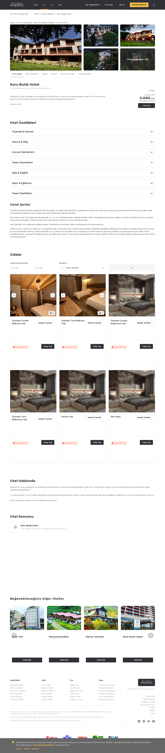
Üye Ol (122, 5)
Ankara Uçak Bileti (16, 685)
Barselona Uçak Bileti (17, 691)
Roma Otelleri (47, 694)
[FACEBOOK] (143, 721)
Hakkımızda (150, 696)
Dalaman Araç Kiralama (107, 691)
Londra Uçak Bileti (16, 699)
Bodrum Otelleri (48, 688)
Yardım (152, 708)
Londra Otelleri (47, 699)
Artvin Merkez (48, 14)
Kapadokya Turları (76, 691)
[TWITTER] (148, 721)
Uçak (35, 5)
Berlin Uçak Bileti (16, 694)
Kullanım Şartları (149, 699)
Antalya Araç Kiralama (107, 694)
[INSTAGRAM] (139, 721)
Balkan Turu (74, 685)
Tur (52, 5)
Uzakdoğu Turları (76, 699)
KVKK (153, 713)
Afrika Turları (74, 694)
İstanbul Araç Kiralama (107, 685)
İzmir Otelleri (46, 685)
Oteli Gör (27, 660)
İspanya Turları (75, 697)
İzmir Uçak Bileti (16, 697)
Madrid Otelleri (47, 697)
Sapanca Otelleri (48, 691)
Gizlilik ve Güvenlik (148, 702)
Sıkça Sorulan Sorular (147, 705)
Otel (44, 5)
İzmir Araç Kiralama (106, 697)
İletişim (152, 711)
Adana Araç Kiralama (106, 699)
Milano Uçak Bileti (16, 688)
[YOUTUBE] (153, 721)
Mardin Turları (75, 688)
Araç (60, 5)
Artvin (36, 14)
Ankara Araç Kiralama (106, 688)
